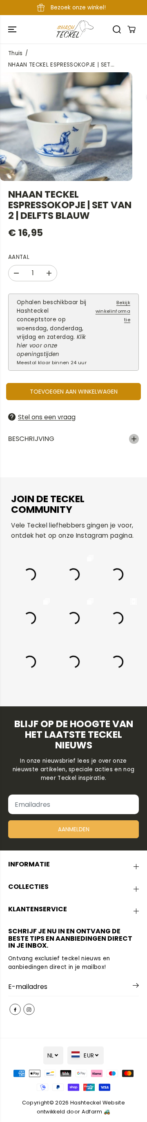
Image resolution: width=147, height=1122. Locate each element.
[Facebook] (15, 1009)
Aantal (18, 257)
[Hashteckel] (73, 29)
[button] (13, 29)
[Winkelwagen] (131, 29)
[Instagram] (29, 1009)
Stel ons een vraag (47, 417)
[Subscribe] (136, 986)
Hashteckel (85, 1102)
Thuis (15, 53)
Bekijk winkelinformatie (113, 311)
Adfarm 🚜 (96, 1111)
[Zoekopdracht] (116, 29)
